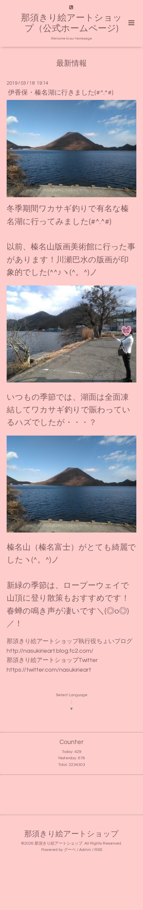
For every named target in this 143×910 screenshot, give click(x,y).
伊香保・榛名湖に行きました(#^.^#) (60, 92)
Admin (85, 850)
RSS (98, 850)
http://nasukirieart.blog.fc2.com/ (50, 651)
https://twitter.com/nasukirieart (49, 670)
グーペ (70, 850)
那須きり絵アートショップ (71, 834)
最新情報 (71, 63)
